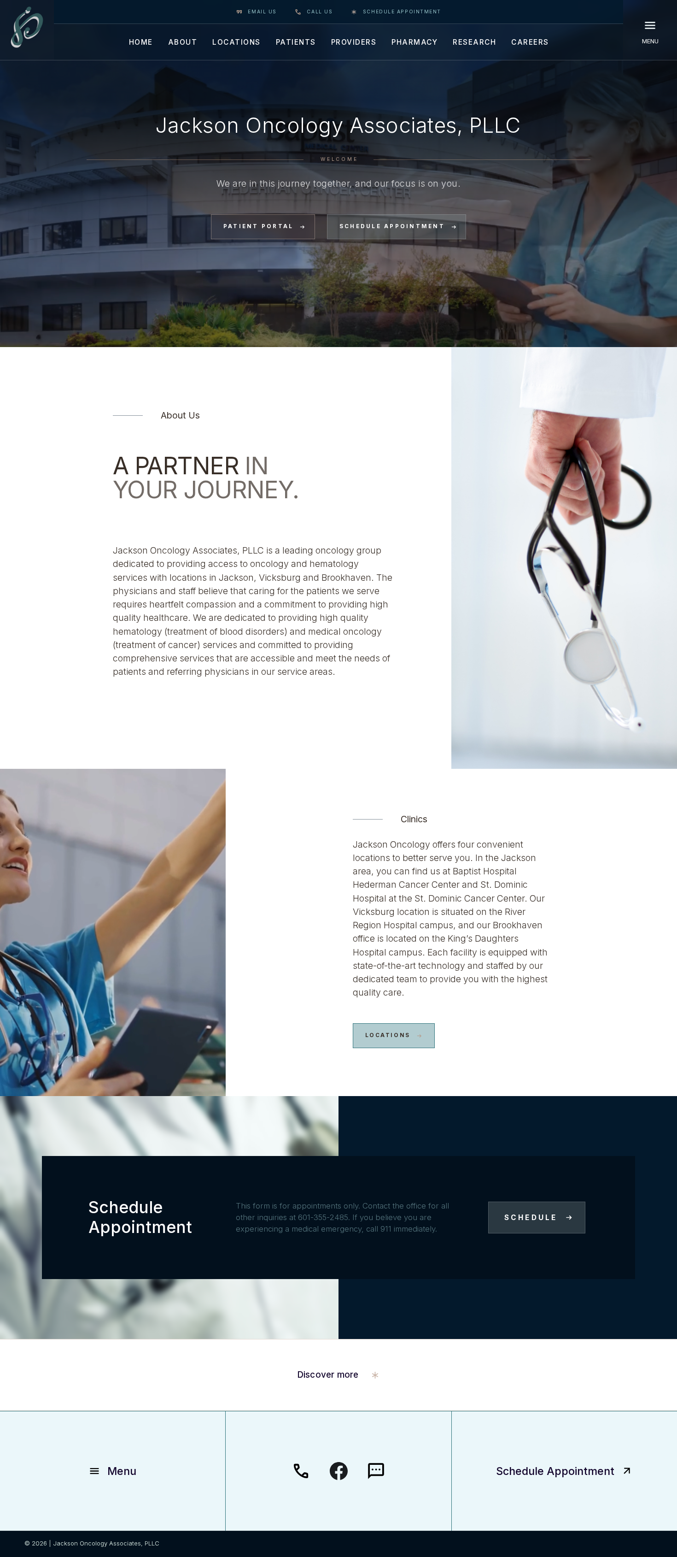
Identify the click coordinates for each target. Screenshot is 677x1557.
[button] (140, 42)
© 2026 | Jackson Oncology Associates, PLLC (91, 1543)
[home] (27, 27)
